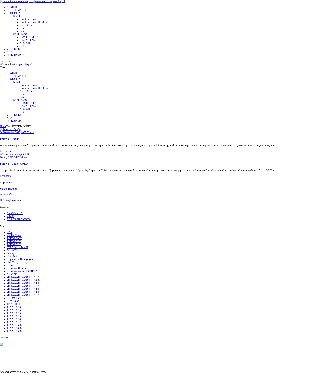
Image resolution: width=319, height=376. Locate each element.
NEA (9, 232)
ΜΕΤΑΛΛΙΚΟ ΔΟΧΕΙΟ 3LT (23, 286)
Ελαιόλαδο (12, 256)
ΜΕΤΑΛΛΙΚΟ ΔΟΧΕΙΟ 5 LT (23, 289)
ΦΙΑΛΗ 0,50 (14, 307)
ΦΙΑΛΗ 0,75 (14, 310)
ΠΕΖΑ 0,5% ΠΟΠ (17, 301)
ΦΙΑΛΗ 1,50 (14, 319)
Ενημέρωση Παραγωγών (20, 259)
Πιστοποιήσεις (7, 194)
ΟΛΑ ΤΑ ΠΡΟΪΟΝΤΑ (19, 219)
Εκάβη (10, 253)
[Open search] (1, 61)
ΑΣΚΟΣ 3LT (14, 241)
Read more (5, 151)
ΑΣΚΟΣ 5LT (14, 244)
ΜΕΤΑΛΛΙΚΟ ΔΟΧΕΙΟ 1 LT (23, 283)
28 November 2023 (10, 132)
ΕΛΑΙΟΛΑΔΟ (15, 213)
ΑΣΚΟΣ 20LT (14, 238)
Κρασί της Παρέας (16, 268)
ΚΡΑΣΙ (10, 216)
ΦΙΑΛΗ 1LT (14, 322)
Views (27, 132)
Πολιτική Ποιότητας (10, 200)
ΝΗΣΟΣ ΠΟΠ (14, 298)
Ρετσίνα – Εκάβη (9, 138)
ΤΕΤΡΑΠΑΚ (14, 304)
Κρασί (10, 265)
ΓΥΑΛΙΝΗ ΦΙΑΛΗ (17, 247)
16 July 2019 (7, 157)
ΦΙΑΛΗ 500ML (15, 328)
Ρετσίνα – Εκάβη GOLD (14, 163)
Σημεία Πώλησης (9, 188)
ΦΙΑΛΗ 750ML (15, 331)
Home (3, 126)
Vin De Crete (14, 235)
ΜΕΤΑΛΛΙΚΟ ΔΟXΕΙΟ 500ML (24, 280)
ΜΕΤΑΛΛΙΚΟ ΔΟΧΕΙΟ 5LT (23, 295)
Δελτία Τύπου (14, 250)
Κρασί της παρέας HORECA (22, 271)
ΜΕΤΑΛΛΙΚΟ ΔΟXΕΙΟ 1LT (23, 277)
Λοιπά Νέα (12, 274)
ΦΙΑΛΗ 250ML (15, 325)
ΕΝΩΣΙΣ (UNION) (17, 262)
